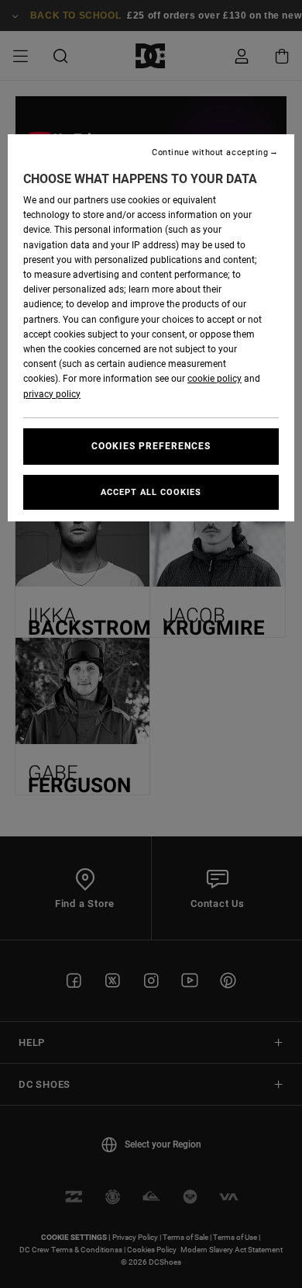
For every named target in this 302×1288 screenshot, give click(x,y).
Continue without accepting (210, 152)
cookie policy (214, 378)
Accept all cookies (151, 492)
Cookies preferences (151, 446)
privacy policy (52, 394)
